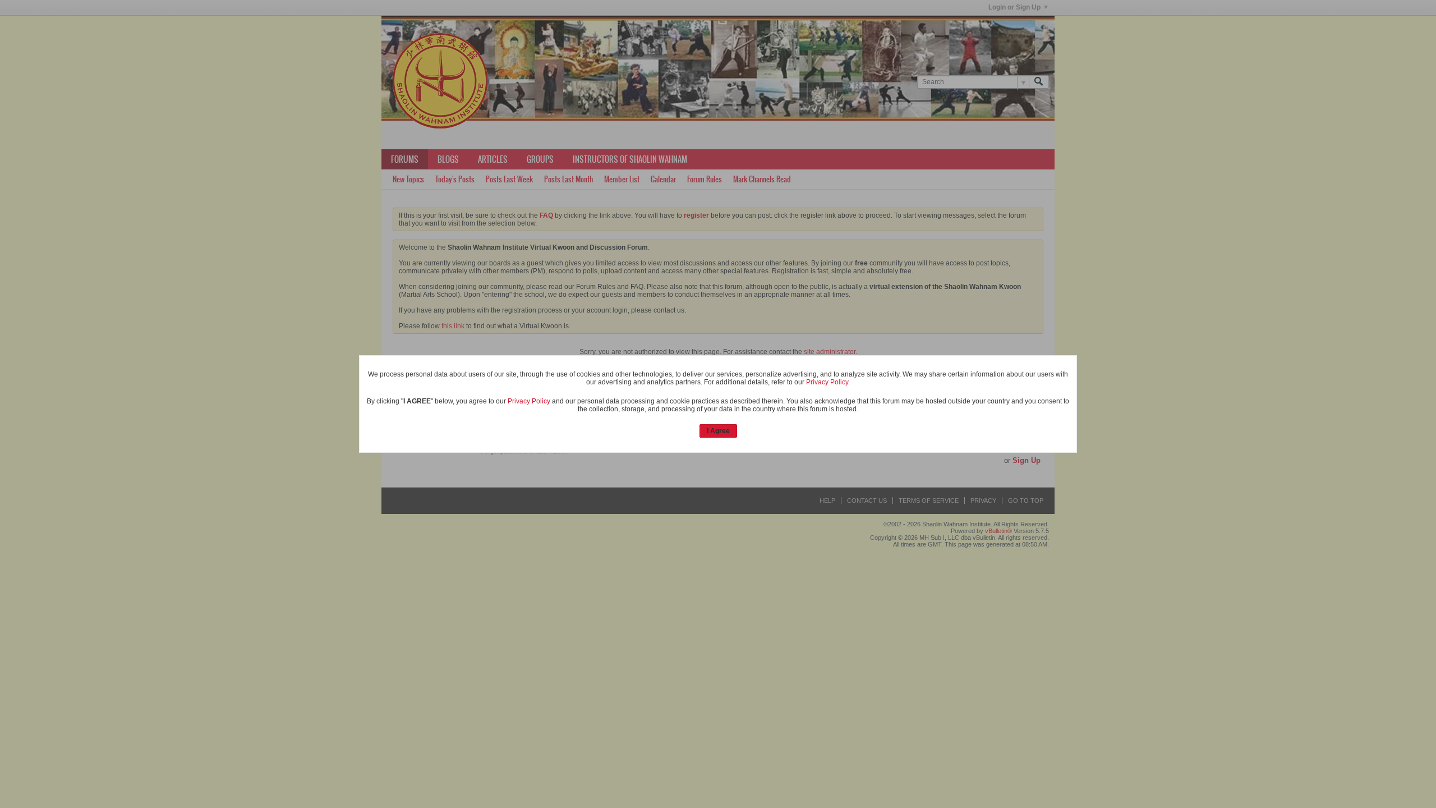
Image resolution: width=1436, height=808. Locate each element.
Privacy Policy (827, 382)
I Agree (718, 431)
